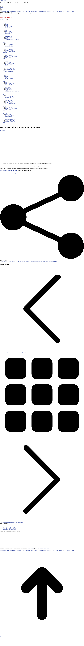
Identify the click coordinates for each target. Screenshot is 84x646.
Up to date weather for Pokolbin (9, 547)
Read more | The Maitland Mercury (8, 173)
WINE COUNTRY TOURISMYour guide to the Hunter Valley (9, 529)
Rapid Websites (31, 548)
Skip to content (3, 0)
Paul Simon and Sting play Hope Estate (8, 170)
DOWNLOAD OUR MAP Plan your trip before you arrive (9, 527)
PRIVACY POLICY (39, 548)
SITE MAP (46, 548)
